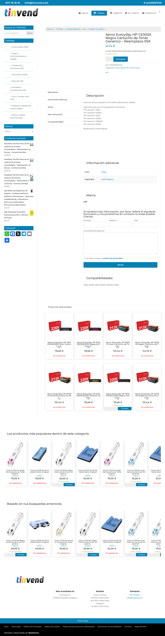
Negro (104, 172)
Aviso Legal (16, 627)
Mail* (136, 220)
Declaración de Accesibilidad (109, 627)
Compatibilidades (55, 122)
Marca (50, 107)
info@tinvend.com (135, 598)
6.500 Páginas (107, 179)
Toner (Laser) (96, 29)
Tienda (100, 13)
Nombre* (87, 220)
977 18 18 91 (13, 2)
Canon (15, 476)
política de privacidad (112, 258)
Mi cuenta (133, 13)
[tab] (62, 92)
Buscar (30, 33)
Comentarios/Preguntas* (94, 231)
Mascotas (16, 81)
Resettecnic (34, 633)
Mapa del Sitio (140, 627)
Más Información (55, 114)
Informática (17, 75)
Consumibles (73, 29)
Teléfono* (113, 220)
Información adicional (57, 100)
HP (84, 29)
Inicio (84, 13)
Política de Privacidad (32, 627)
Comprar (121, 59)
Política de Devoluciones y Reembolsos (79, 627)
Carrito (117, 13)
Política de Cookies (52, 627)
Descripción (53, 92)
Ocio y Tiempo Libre (20, 96)
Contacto (150, 13)
